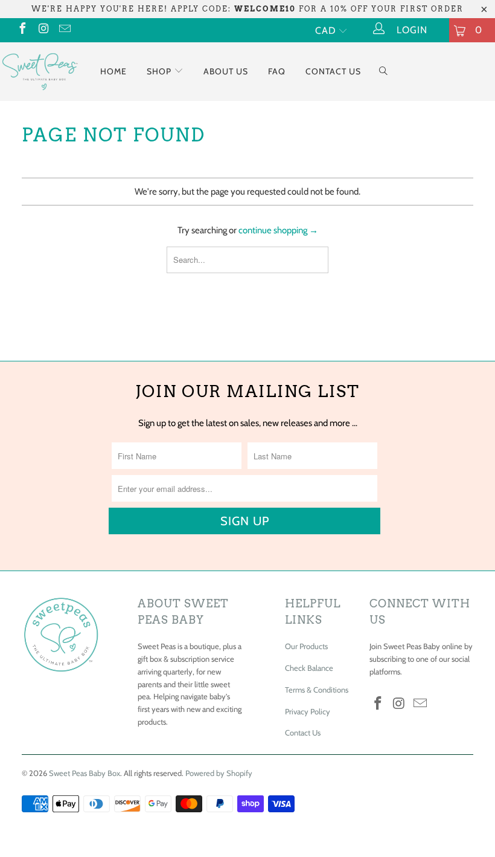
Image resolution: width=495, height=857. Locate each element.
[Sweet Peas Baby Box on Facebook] (21, 30)
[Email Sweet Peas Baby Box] (64, 30)
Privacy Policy (307, 711)
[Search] (383, 71)
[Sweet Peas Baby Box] (39, 70)
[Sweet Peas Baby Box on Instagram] (43, 30)
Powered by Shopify (218, 773)
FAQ (277, 71)
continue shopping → (278, 230)
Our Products (306, 646)
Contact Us (333, 71)
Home (113, 71)
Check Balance (309, 668)
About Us (225, 71)
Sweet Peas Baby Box (84, 773)
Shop (160, 71)
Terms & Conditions (316, 689)
